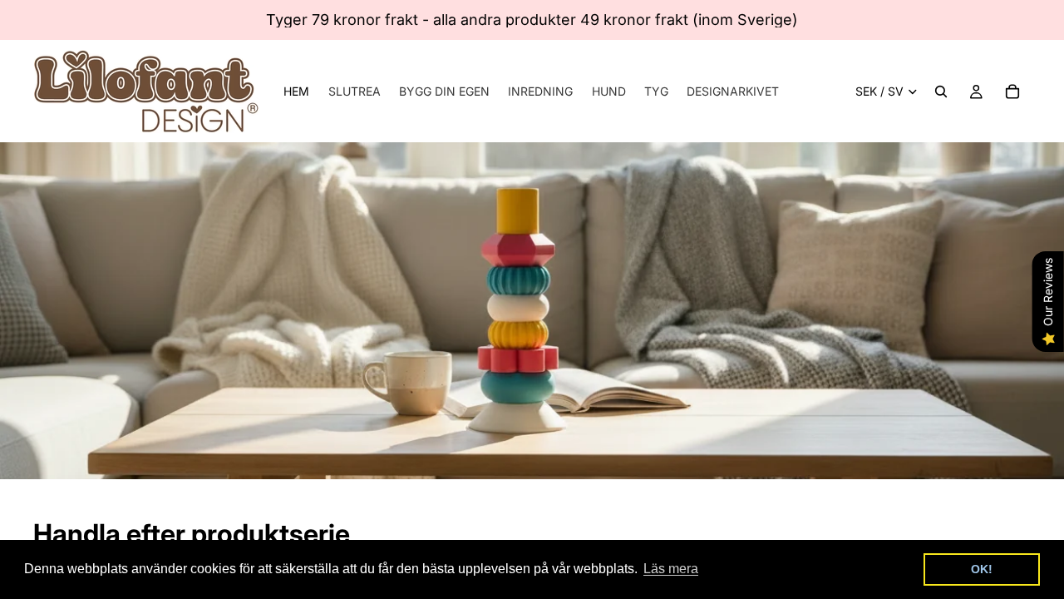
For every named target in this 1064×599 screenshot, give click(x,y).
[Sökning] (941, 91)
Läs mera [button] (670, 569)
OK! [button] (982, 569)
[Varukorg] (1012, 91)
